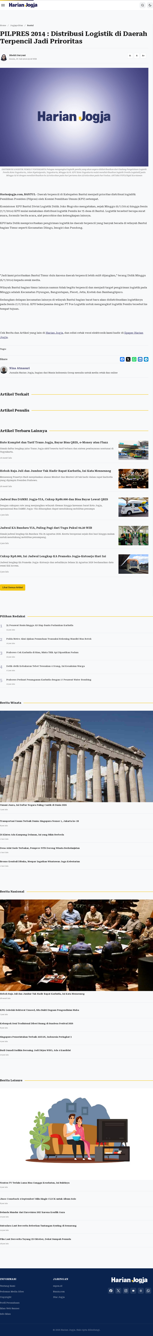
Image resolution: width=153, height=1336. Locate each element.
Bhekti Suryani (17, 55)
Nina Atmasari (19, 368)
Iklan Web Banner (9, 1308)
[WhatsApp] (148, 1291)
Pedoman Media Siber (12, 1291)
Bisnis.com (59, 1291)
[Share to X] (128, 359)
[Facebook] (111, 1291)
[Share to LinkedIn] (140, 359)
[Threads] (141, 1291)
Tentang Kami (7, 1286)
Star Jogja (59, 1297)
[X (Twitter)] (118, 1291)
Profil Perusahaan (10, 1303)
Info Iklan (5, 1314)
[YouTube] (133, 1291)
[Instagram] (126, 1291)
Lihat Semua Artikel (12, 587)
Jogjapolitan (16, 25)
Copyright (5, 1297)
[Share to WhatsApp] (134, 359)
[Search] (143, 5)
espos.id (57, 1286)
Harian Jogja (54, 332)
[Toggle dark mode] (150, 5)
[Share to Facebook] (122, 359)
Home (3, 25)
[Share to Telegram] (146, 359)
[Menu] (3, 5)
